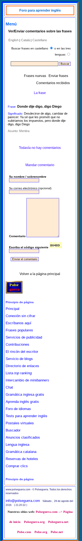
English (13, 40)
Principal (12, 309)
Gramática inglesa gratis (25, 395)
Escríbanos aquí (18, 323)
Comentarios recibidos (53, 83)
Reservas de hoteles (22, 459)
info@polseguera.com (23, 501)
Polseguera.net (58, 522)
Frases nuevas (35, 76)
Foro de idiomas (18, 409)
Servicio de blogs (19, 359)
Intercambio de (27, 380)
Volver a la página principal (40, 274)
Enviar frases (58, 76)
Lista (19, 373)
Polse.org (40, 532)
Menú (11, 24)
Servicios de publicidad (24, 337)
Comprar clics (17, 466)
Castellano (39, 40)
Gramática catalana (21, 452)
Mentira (24, 131)
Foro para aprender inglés (40, 10)
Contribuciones (17, 345)
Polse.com (24, 532)
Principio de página (20, 302)
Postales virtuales (20, 423)
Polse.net (57, 532)
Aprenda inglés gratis (22, 402)
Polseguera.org (34, 522)
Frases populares (19, 330)
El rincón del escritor (22, 352)
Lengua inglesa (17, 445)
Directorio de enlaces (22, 366)
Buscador (13, 430)
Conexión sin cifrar (20, 316)
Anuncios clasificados (23, 437)
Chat (9, 387)
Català (25, 40)
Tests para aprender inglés (26, 416)
